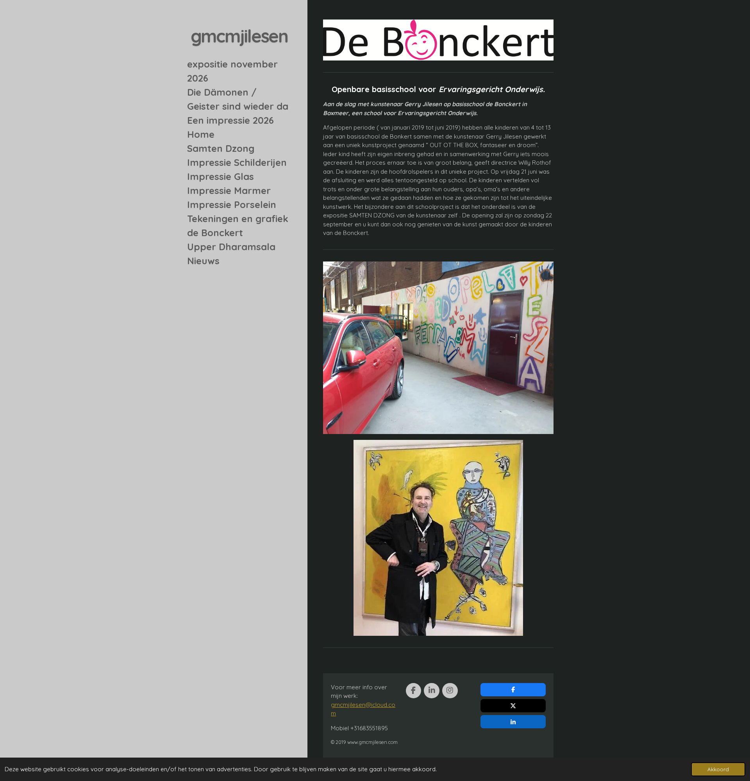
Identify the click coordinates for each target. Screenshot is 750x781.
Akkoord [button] (718, 769)
